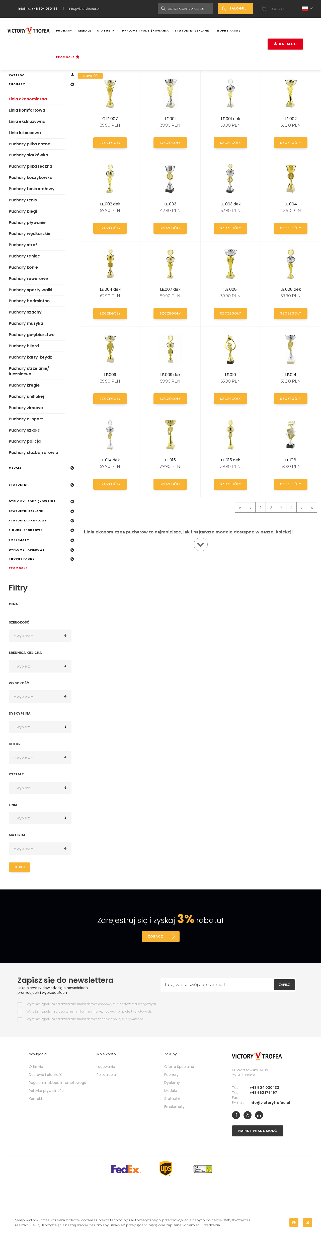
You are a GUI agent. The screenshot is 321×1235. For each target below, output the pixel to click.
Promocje (65, 57)
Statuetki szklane (192, 31)
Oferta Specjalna (179, 1066)
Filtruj (19, 867)
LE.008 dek (290, 289)
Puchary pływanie (27, 222)
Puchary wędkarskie (29, 233)
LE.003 (170, 204)
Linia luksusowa (25, 133)
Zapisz (284, 984)
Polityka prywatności (46, 1090)
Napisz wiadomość (257, 1130)
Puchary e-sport (26, 419)
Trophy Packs (227, 31)
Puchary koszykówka (30, 177)
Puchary (64, 31)
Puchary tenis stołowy (32, 189)
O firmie (36, 1066)
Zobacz (155, 936)
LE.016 (290, 460)
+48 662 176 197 (263, 1092)
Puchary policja (25, 441)
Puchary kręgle (24, 385)
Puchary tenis (23, 200)
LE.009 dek (170, 375)
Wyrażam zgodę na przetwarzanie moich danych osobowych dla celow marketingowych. (91, 1004)
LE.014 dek (110, 460)
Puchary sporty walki (30, 290)
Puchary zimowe (26, 408)
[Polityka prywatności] (293, 1222)
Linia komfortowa (27, 110)
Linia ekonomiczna (28, 99)
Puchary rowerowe (28, 278)
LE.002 (291, 119)
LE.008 (230, 289)
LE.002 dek (110, 204)
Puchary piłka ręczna (30, 166)
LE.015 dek (230, 460)
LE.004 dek (110, 289)
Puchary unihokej (26, 396)
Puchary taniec (24, 256)
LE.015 (170, 460)
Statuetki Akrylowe (28, 520)
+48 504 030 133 (264, 1087)
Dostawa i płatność (45, 1074)
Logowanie (106, 1066)
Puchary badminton (29, 301)
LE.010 (230, 375)
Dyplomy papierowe (27, 550)
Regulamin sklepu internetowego (57, 1082)
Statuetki (106, 31)
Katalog (287, 44)
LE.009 (110, 375)
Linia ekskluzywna (27, 121)
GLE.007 (110, 119)
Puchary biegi (23, 211)
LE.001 (170, 119)
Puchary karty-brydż (30, 357)
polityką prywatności (128, 1019)
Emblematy (19, 540)
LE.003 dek (230, 204)
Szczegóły (110, 142)
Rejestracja (106, 1074)
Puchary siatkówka (28, 155)
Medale (84, 31)
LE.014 (290, 375)
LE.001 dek (230, 119)
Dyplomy (172, 1082)
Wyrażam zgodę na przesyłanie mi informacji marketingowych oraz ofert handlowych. (89, 1012)
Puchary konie (23, 267)
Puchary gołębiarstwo (32, 335)
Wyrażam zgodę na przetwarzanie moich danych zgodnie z (84, 1019)
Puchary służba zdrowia (33, 452)
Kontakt (35, 1098)
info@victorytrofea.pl (84, 9)
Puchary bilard (24, 346)
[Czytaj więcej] (201, 544)
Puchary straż (23, 245)
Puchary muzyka (26, 323)
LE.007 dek (170, 289)
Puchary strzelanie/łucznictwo (29, 371)
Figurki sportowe (25, 530)
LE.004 (290, 204)
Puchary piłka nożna (29, 144)
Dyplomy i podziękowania (145, 31)
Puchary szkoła (24, 430)
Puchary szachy (25, 312)
